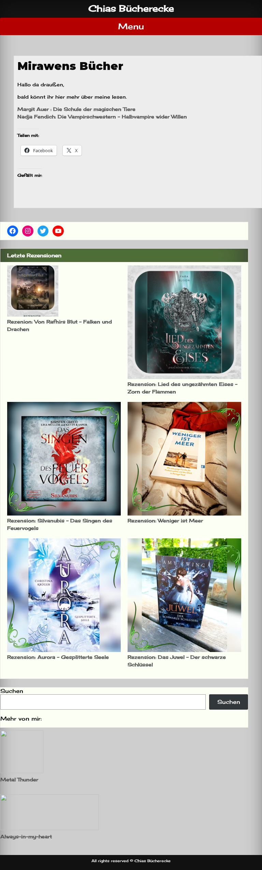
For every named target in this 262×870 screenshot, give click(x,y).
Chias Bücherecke (131, 8)
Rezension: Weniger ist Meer (165, 520)
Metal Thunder (19, 779)
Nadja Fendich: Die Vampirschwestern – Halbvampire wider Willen (102, 116)
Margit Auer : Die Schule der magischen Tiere (76, 109)
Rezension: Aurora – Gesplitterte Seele (58, 657)
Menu (131, 26)
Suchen (11, 690)
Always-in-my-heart (26, 836)
